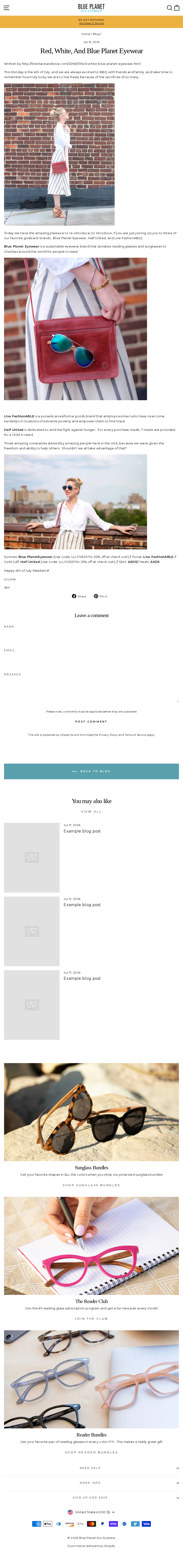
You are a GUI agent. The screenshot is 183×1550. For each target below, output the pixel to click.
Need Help (90, 1468)
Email (9, 650)
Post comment (91, 721)
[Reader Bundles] (91, 1379)
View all (91, 811)
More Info (90, 1482)
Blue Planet (28, 557)
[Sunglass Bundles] (91, 1112)
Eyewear (45, 557)
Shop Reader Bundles (91, 1452)
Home (85, 34)
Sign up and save (90, 1497)
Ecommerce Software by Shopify (91, 1546)
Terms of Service (135, 735)
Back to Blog (95, 771)
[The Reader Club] (91, 1246)
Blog (96, 34)
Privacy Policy (108, 735)
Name (9, 626)
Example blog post (82, 831)
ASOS (154, 562)
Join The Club (91, 1318)
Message (12, 674)
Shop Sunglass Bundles (91, 1185)
